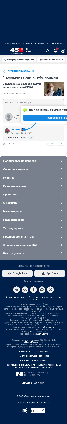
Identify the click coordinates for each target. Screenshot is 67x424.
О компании (11, 203)
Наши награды (13, 211)
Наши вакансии (13, 219)
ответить (11, 144)
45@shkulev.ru (47, 327)
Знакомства (42, 43)
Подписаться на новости (19, 160)
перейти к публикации (21, 71)
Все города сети (13, 253)
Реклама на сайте (15, 186)
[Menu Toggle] (4, 50)
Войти (17, 118)
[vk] (25, 289)
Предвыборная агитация (19, 236)
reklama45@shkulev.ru (34, 342)
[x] (50, 289)
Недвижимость (11, 43)
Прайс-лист (11, 194)
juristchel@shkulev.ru (38, 331)
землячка (15, 129)
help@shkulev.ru (41, 334)
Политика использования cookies (33, 356)
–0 (60, 143)
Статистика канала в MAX (20, 245)
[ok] (33, 289)
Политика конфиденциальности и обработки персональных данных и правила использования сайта (33, 366)
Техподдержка (13, 228)
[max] (42, 289)
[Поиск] (47, 50)
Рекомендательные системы (33, 360)
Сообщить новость (15, 169)
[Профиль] (63, 50)
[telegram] (16, 289)
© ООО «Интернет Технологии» (33, 402)
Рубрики (9, 177)
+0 (51, 143)
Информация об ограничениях (33, 351)
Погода (27, 43)
